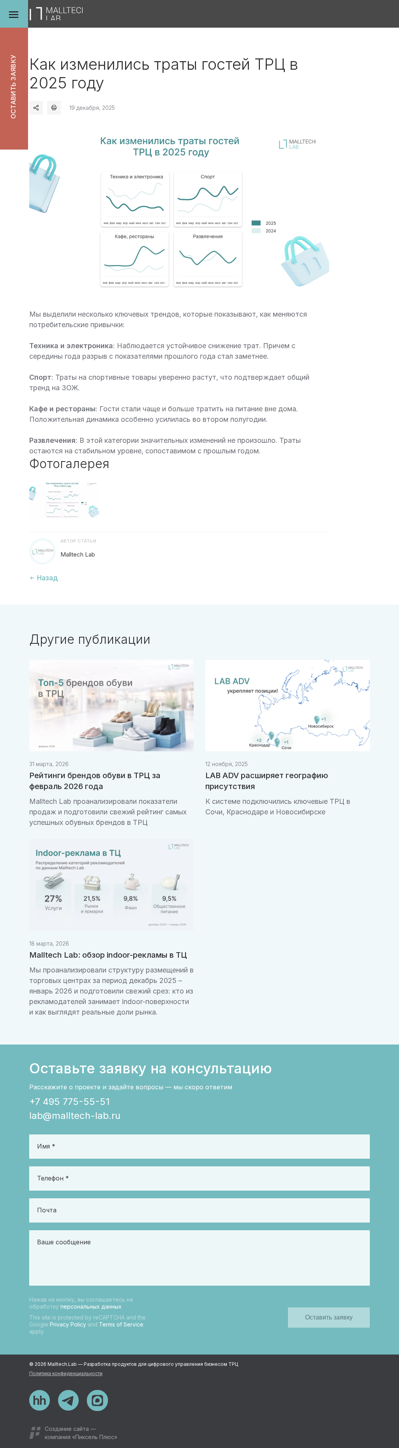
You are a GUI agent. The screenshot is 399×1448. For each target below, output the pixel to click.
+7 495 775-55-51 (69, 1101)
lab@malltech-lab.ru (74, 1115)
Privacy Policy (68, 1324)
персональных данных (91, 1306)
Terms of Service (121, 1324)
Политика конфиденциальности (65, 1373)
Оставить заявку (13, 87)
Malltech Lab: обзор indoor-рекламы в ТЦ (108, 955)
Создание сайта (67, 1428)
